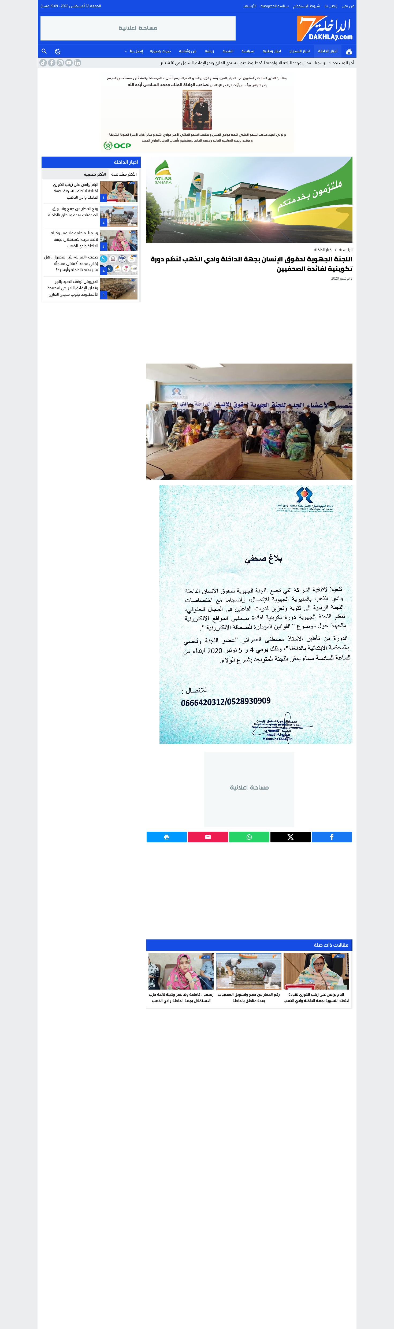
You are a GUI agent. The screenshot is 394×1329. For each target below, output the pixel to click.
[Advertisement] (249, 322)
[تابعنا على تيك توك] (42, 62)
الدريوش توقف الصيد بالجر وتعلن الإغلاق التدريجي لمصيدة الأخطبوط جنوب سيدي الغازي (72, 288)
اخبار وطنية (272, 51)
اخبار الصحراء (299, 51)
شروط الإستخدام (306, 6)
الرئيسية (349, 51)
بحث (44, 51)
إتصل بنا (331, 6)
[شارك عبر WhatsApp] (249, 837)
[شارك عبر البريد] (208, 837)
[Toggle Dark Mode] (58, 51)
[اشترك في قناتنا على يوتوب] (68, 62)
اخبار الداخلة (327, 51)
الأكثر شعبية (95, 174)
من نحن (348, 6)
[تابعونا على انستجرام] (59, 62)
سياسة (247, 51)
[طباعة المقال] (166, 837)
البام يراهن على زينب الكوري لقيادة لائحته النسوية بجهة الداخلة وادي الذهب (75, 190)
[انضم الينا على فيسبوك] (51, 62)
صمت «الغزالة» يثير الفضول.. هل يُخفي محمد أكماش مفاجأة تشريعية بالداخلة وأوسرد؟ (71, 263)
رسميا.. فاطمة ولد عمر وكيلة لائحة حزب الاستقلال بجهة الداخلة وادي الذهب (74, 239)
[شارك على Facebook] (332, 837)
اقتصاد (227, 51)
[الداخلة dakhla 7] (295, 28)
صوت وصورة (160, 51)
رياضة (209, 51)
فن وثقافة (187, 51)
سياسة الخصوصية (275, 6)
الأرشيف (249, 6)
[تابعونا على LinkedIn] (77, 62)
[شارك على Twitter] (290, 837)
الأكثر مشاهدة (124, 174)
